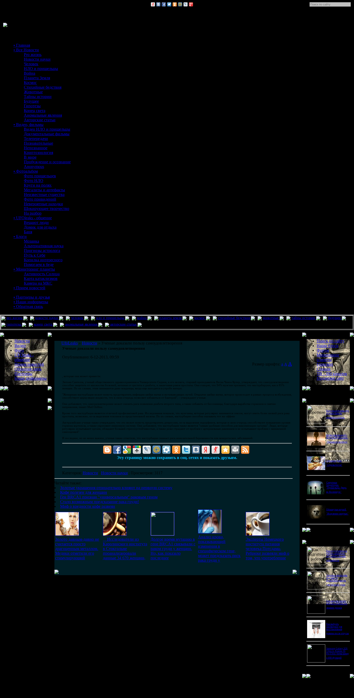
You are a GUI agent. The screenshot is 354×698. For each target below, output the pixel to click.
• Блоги (20, 236)
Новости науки (37, 59)
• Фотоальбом (25, 171)
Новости (90, 473)
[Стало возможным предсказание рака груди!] (210, 532)
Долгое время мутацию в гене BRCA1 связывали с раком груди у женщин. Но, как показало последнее (173, 548)
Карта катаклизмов (41, 278)
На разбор (32, 213)
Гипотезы (32, 106)
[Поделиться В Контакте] (158, 4)
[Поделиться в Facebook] (164, 4)
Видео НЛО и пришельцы (47, 129)
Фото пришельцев (40, 176)
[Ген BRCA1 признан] (162, 534)
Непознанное (35, 148)
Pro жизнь (32, 54)
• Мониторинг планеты (34, 269)
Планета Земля (37, 78)
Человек (31, 64)
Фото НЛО (33, 180)
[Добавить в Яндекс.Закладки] (206, 450)
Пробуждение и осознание (47, 162)
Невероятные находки (43, 204)
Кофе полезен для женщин (83, 492)
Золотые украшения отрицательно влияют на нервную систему (116, 487)
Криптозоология (38, 152)
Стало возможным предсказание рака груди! (99, 501)
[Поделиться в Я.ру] (153, 4)
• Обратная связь (28, 306)
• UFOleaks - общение (32, 218)
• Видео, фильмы (28, 124)
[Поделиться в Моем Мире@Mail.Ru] (180, 4)
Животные (33, 92)
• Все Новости (26, 50)
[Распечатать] (235, 450)
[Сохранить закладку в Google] (127, 450)
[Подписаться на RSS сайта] (245, 450)
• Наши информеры (30, 302)
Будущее (31, 101)
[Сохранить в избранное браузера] (225, 450)
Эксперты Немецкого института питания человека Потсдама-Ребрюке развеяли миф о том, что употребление (267, 548)
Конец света (34, 110)
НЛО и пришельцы (41, 68)
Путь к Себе (34, 255)
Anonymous (34, 166)
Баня (28, 232)
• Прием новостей (29, 288)
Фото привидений (40, 199)
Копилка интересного (43, 260)
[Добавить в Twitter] (169, 4)
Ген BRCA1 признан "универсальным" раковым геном (109, 497)
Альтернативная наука (43, 246)
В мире (30, 157)
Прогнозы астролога (42, 250)
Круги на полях (38, 185)
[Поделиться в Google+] (191, 4)
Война (29, 73)
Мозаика (31, 241)
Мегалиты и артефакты (44, 190)
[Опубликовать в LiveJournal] (185, 4)
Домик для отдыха (40, 227)
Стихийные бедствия (42, 87)
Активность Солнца (42, 274)
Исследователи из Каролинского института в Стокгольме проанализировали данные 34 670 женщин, (125, 548)
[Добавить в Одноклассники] (175, 4)
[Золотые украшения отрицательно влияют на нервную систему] (67, 534)
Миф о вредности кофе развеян (87, 506)
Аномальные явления (43, 115)
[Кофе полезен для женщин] (115, 534)
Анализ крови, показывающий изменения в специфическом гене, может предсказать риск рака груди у (219, 548)
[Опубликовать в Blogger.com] (107, 450)
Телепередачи (36, 138)
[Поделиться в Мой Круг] (166, 450)
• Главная (21, 45)
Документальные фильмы (46, 134)
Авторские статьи (39, 120)
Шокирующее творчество (46, 208)
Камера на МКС (38, 283)
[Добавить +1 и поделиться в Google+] (137, 450)
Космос (30, 82)
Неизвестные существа (44, 194)
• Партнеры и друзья (31, 297)
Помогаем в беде (39, 264)
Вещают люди (36, 222)
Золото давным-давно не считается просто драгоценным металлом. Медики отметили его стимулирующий (77, 548)
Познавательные (38, 143)
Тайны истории (38, 96)
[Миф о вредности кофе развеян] (258, 534)
